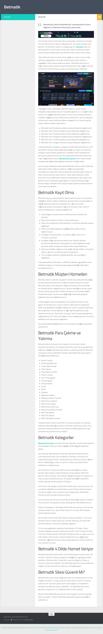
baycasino (55, 630)
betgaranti (88, 627)
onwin (31, 627)
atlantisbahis (48, 630)
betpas (18, 627)
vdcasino (35, 627)
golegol (13, 627)
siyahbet (82, 627)
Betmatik (12, 7)
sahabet (62, 627)
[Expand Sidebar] (99, 17)
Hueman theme (28, 620)
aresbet (73, 627)
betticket (99, 627)
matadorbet (67, 627)
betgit (57, 627)
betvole (22, 627)
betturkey (94, 627)
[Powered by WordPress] (11, 619)
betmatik (40, 627)
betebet (27, 627)
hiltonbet (3, 627)
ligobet (45, 627)
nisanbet (8, 627)
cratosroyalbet (52, 627)
